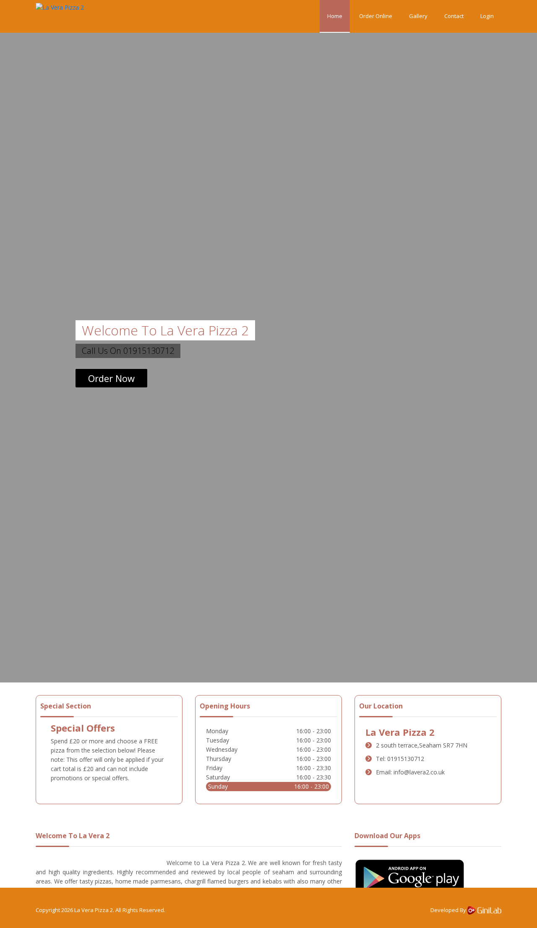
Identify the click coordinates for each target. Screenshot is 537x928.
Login (487, 16)
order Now (111, 378)
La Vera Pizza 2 (93, 910)
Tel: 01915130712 (400, 759)
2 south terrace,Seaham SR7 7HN (421, 745)
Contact (454, 16)
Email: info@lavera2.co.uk (410, 772)
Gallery (418, 16)
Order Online (375, 16)
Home (334, 16)
